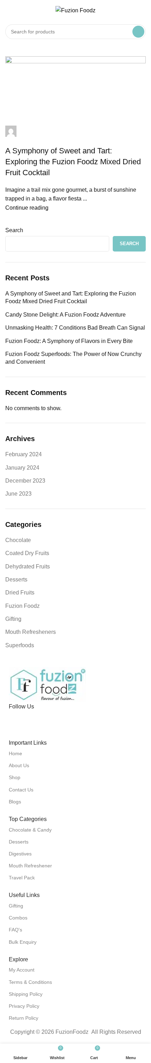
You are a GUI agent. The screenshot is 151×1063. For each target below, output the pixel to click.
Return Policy (23, 1018)
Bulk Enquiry (23, 942)
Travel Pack (22, 877)
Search (14, 230)
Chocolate (18, 540)
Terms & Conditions (30, 982)
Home (15, 753)
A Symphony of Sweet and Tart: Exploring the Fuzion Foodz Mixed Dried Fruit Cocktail (70, 297)
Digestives (20, 854)
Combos (18, 918)
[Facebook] (17, 720)
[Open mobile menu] (8, 11)
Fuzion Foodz (22, 606)
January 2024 (22, 468)
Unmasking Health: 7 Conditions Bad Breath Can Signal (75, 328)
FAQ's (15, 929)
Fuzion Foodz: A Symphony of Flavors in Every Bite (69, 341)
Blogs (15, 801)
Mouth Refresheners (30, 632)
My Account (21, 970)
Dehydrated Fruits (27, 566)
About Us (19, 765)
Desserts (16, 580)
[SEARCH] (138, 32)
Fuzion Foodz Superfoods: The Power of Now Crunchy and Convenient (73, 358)
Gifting (13, 619)
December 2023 (25, 481)
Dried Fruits (19, 593)
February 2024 (23, 454)
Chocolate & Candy (30, 830)
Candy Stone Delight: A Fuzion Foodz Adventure (65, 315)
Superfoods (19, 645)
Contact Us (21, 790)
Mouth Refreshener (30, 865)
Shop (14, 777)
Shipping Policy (25, 994)
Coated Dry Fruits (27, 553)
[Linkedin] (55, 720)
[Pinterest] (36, 720)
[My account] (143, 11)
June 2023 (18, 494)
